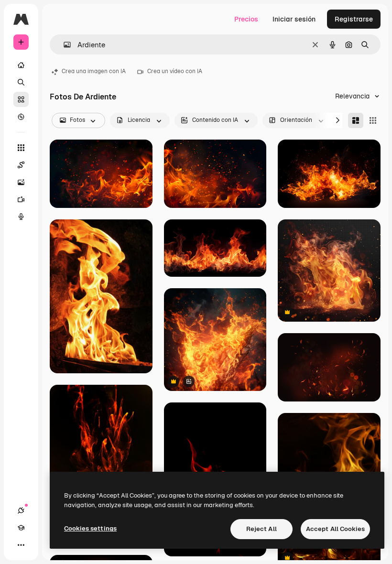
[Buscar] (21, 82)
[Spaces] (21, 165)
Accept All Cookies (335, 529)
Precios (246, 19)
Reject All (261, 529)
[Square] (373, 120)
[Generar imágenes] (21, 182)
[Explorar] (21, 116)
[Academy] (21, 527)
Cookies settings (90, 528)
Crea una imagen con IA (94, 71)
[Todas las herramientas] (21, 147)
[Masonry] (355, 120)
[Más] (21, 545)
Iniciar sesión (294, 19)
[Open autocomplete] (63, 44)
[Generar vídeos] (21, 199)
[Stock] (21, 99)
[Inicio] (21, 65)
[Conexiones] (21, 510)
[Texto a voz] (21, 216)
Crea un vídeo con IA (174, 71)
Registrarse (354, 19)
